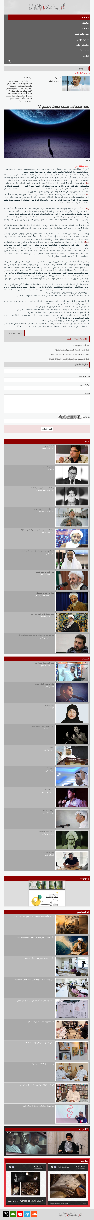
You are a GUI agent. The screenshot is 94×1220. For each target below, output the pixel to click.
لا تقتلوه (51, 747)
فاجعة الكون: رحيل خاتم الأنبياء (44, 663)
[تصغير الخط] (89, 160)
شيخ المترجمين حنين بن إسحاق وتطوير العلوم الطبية (37, 551)
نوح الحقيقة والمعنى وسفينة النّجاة (42, 488)
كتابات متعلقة (77, 339)
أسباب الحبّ (50, 768)
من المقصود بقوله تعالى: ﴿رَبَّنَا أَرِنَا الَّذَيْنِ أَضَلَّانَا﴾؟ (37, 530)
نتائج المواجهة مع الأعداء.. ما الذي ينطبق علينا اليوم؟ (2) (36, 635)
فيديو (82, 1129)
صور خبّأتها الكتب (82, 34)
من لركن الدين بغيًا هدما (46, 831)
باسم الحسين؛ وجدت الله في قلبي (42, 726)
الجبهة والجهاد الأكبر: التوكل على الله (42, 614)
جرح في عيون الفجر (48, 810)
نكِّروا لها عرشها (49, 445)
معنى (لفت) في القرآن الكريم (44, 509)
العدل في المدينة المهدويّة (45, 593)
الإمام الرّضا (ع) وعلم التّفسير (45, 572)
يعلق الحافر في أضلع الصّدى (44, 684)
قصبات (85, 28)
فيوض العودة (49, 705)
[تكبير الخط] (87, 160)
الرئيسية (85, 17)
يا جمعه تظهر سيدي (47, 852)
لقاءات (86, 56)
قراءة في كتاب (82, 45)
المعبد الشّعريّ (49, 789)
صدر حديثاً (85, 50)
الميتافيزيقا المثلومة (47, 467)
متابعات (85, 22)
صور (82, 1161)
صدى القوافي (82, 39)
